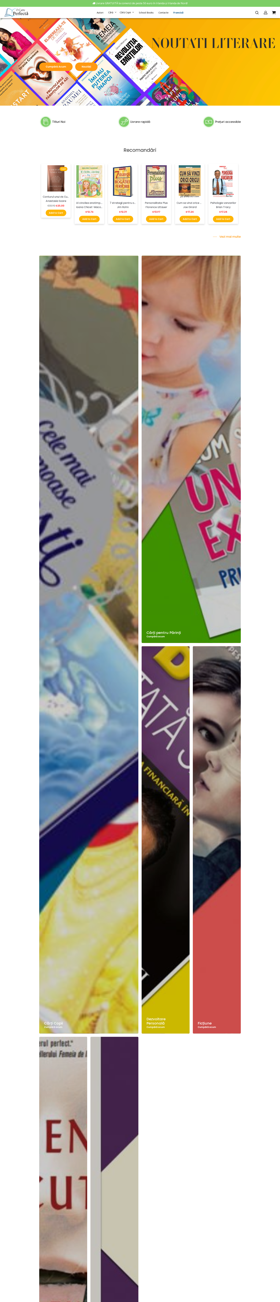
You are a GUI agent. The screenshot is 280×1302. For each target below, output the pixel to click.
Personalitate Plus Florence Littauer (156, 205)
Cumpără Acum (56, 66)
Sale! (63, 169)
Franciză (178, 12)
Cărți (110, 12)
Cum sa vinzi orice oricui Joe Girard (190, 205)
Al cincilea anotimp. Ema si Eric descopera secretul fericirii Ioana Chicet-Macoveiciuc (89, 205)
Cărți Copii (125, 12)
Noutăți (86, 66)
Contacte (163, 12)
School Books (146, 12)
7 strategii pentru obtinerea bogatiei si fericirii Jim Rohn (123, 205)
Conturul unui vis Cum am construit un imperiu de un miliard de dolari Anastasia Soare (56, 199)
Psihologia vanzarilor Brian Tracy (223, 205)
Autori (100, 12)
